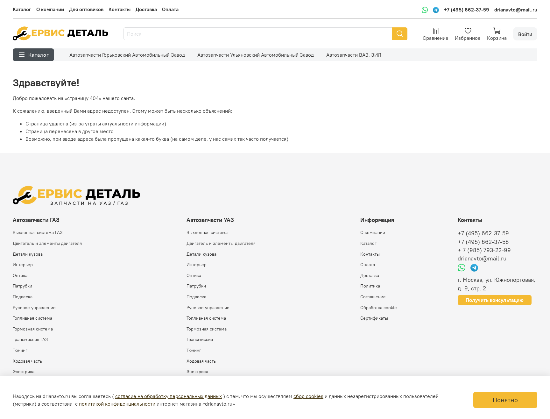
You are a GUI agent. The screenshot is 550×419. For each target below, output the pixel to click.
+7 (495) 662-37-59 (466, 9)
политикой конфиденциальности (117, 404)
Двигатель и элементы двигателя (47, 243)
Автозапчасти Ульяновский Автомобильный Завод (255, 55)
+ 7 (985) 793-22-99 (484, 250)
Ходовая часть (27, 361)
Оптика (20, 275)
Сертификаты (374, 318)
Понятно (505, 400)
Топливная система (32, 318)
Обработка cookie (378, 307)
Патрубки (22, 286)
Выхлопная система (207, 232)
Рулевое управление (34, 307)
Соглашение (373, 297)
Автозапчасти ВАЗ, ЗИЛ (353, 55)
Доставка (146, 9)
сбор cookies (308, 396)
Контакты (119, 9)
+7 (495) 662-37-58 (483, 241)
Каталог (22, 9)
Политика (370, 286)
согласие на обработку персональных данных (168, 396)
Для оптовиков (86, 9)
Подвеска (22, 297)
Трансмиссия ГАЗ (30, 339)
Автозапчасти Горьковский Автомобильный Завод (127, 55)
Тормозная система (33, 329)
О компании (50, 9)
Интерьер (23, 264)
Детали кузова (28, 254)
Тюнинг (20, 350)
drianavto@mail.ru (515, 9)
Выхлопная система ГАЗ (37, 232)
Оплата (170, 9)
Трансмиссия (200, 339)
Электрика (23, 371)
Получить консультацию (495, 300)
